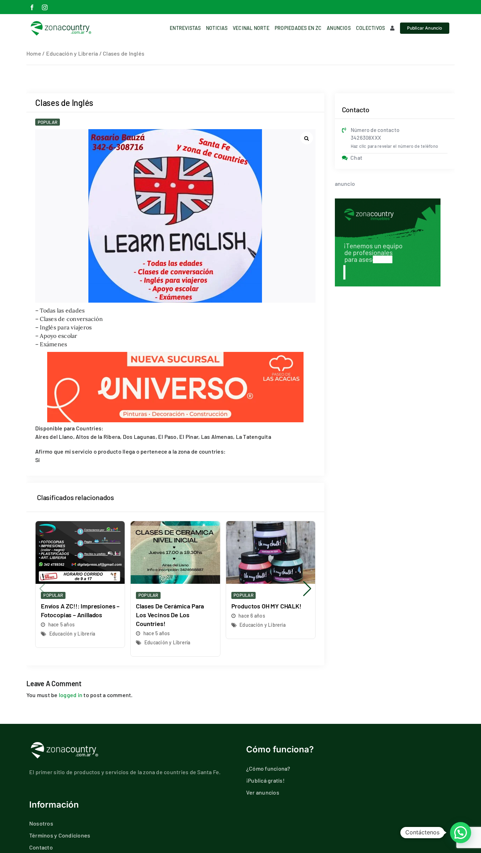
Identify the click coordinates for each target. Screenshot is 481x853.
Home (33, 53)
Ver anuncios (262, 792)
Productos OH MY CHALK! (266, 606)
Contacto (41, 847)
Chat (356, 157)
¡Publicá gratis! (265, 780)
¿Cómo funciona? (268, 768)
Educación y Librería (72, 53)
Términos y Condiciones (59, 835)
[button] (307, 588)
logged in (70, 694)
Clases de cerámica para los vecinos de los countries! (170, 614)
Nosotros (41, 823)
